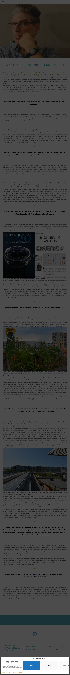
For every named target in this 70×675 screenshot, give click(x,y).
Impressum (20, 672)
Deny (49, 665)
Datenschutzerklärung (12, 672)
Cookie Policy (4, 672)
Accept (31, 665)
